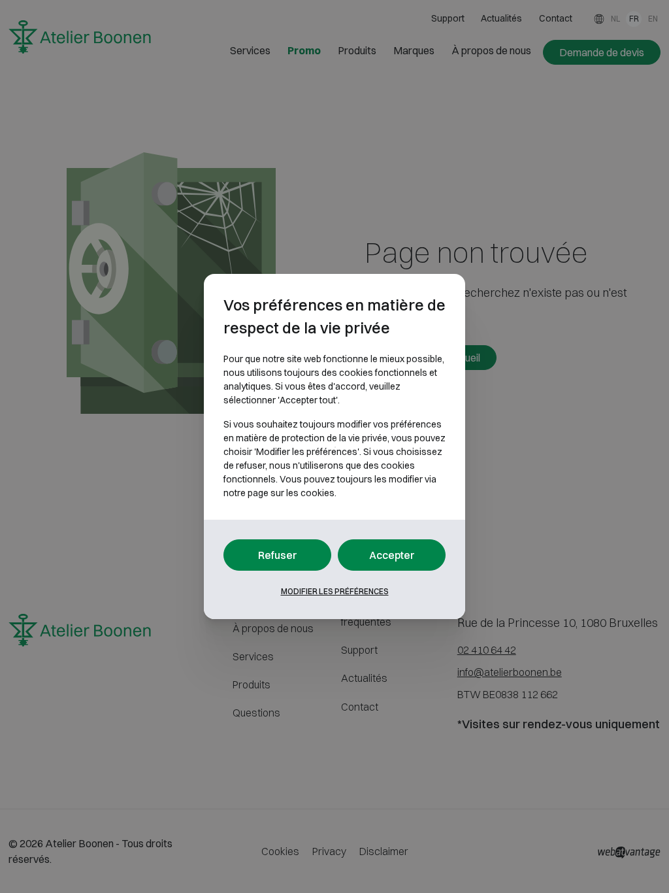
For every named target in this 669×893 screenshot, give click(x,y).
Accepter (392, 555)
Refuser (277, 555)
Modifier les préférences (335, 591)
